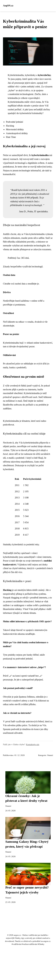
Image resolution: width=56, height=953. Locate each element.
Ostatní (50, 755)
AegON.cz (8, 5)
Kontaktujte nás (32, 744)
